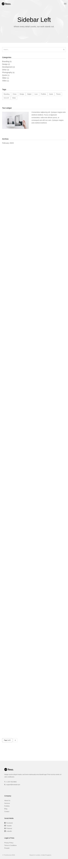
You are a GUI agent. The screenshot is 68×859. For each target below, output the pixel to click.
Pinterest (9, 828)
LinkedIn (9, 831)
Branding (5, 61)
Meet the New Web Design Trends (19, 650)
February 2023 (8, 143)
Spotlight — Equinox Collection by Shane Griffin (25, 223)
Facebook (9, 823)
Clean (14, 94)
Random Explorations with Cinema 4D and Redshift (26, 279)
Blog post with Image (14, 448)
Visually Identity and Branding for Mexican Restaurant (27, 335)
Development (7, 67)
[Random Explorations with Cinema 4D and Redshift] (34, 261)
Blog (5, 809)
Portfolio (43, 94)
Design (5, 64)
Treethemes (7, 855)
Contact (6, 811)
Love (36, 94)
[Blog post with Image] (34, 428)
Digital (29, 94)
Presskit (6, 848)
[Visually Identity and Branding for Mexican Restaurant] (34, 318)
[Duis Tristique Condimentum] (34, 378)
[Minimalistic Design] (34, 726)
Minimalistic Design (13, 744)
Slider (4, 78)
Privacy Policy (8, 842)
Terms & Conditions (10, 845)
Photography (7, 72)
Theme (58, 94)
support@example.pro (13, 784)
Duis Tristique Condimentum (17, 391)
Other (4, 70)
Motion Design (11, 687)
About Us (7, 800)
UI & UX (6, 98)
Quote (4, 75)
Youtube (9, 825)
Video (4, 81)
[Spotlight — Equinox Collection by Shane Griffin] (34, 205)
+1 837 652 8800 (11, 782)
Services (7, 803)
